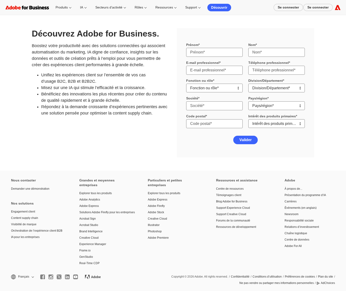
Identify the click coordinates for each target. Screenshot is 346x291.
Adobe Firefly (156, 206)
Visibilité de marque (23, 224)
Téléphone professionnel (268, 63)
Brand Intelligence (91, 231)
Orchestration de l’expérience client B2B (36, 230)
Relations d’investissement (302, 227)
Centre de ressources (230, 188)
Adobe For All (293, 246)
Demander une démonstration (30, 188)
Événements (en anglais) (301, 207)
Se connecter (288, 7)
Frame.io (85, 250)
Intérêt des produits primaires (272, 116)
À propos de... (293, 188)
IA (81, 7)
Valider (245, 140)
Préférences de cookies (300, 276)
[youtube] (75, 277)
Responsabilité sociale (299, 220)
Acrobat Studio (88, 225)
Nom (252, 45)
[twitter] (59, 277)
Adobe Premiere (158, 237)
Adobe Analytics (89, 199)
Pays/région (257, 98)
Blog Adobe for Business (231, 201)
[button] (22, 277)
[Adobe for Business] (337, 7)
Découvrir (219, 7)
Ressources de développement (236, 227)
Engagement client (23, 211)
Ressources (164, 7)
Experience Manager (92, 244)
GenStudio (86, 256)
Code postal (196, 116)
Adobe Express (89, 206)
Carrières (291, 201)
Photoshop (155, 231)
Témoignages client (228, 195)
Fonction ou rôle (199, 80)
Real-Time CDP (89, 263)
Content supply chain (24, 218)
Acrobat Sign (87, 218)
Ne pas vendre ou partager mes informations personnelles (276, 283)
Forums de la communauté (233, 220)
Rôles (139, 7)
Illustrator (154, 225)
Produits (62, 7)
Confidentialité (240, 276)
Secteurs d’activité (108, 7)
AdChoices (328, 283)
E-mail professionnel (202, 63)
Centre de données (297, 239)
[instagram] (50, 277)
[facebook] (42, 277)
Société (192, 98)
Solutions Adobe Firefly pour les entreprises (106, 212)
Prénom (192, 45)
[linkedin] (67, 277)
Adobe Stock (156, 212)
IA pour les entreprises (25, 237)
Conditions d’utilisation (267, 276)
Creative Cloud (89, 237)
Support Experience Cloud (233, 207)
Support (191, 7)
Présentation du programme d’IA (305, 195)
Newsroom (291, 214)
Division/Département (265, 80)
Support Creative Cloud (231, 214)
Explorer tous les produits (95, 193)
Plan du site (325, 276)
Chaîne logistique (296, 233)
